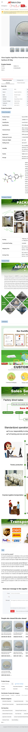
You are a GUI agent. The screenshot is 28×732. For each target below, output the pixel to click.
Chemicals (7, 9)
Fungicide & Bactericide (18, 701)
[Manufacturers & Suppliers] (14, 2)
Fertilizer (3, 686)
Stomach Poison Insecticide (7, 704)
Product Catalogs (19, 683)
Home (2, 9)
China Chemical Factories (7, 710)
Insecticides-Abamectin (18, 686)
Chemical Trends (5, 719)
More (2, 722)
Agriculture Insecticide (6, 716)
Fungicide (3, 688)
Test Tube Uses (18, 713)
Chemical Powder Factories (20, 710)
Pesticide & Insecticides (23, 9)
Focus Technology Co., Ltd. (16, 726)
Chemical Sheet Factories (7, 713)
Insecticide (15, 688)
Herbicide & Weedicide (6, 701)
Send (12, 611)
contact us (5, 12)
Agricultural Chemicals (14, 9)
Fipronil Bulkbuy (15, 719)
